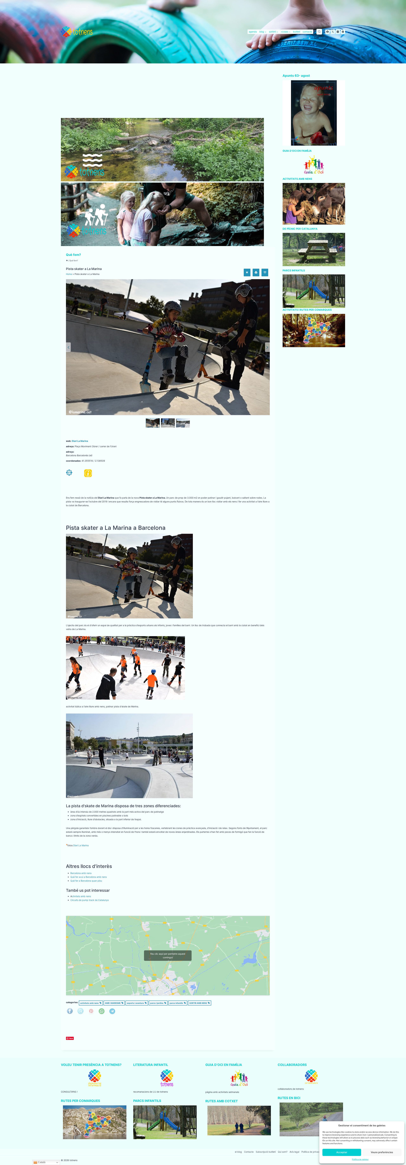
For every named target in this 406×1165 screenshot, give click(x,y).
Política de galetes (360, 1159)
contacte (307, 31)
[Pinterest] (343, 31)
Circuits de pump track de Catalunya (89, 900)
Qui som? (282, 1151)
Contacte (249, 1151)
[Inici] (67, 260)
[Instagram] (338, 31)
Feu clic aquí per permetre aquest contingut (167, 955)
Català (41, 1162)
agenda (253, 31)
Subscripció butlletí (266, 1151)
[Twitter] (333, 31)
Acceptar (341, 1152)
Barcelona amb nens (81, 873)
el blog (238, 1151)
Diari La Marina (80, 441)
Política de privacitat (312, 1151)
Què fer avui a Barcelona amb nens (88, 877)
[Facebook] (327, 31)
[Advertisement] (168, 94)
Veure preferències (382, 1152)
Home (69, 274)
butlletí (296, 31)
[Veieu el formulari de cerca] (319, 32)
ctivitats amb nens (81, 896)
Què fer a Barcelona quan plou (86, 880)
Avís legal (294, 1151)
